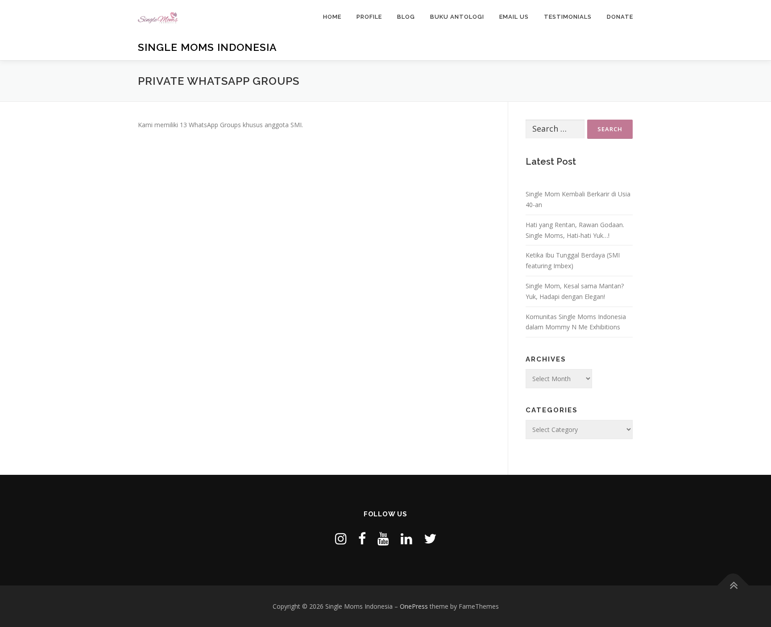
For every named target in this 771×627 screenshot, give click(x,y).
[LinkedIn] (406, 538)
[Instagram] (341, 538)
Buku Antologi (457, 16)
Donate (620, 16)
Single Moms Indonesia (207, 47)
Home (332, 16)
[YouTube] (383, 538)
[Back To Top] (733, 585)
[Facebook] (362, 538)
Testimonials (568, 16)
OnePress (414, 606)
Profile (369, 16)
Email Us (514, 16)
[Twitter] (430, 538)
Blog (406, 16)
